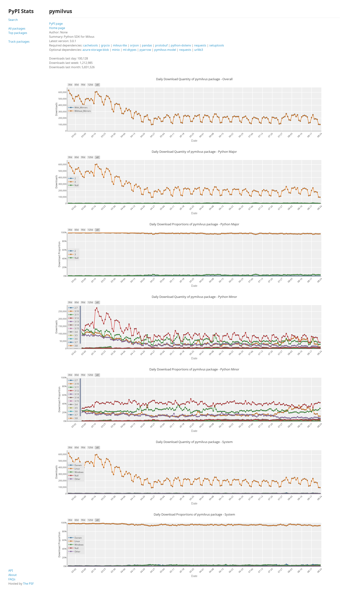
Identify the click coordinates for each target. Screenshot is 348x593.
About (12, 575)
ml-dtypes (129, 50)
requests (200, 45)
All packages (16, 28)
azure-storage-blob (95, 50)
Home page (57, 28)
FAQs (11, 579)
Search (13, 20)
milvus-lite (120, 45)
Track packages (19, 42)
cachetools (90, 45)
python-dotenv (181, 45)
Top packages (17, 33)
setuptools (216, 45)
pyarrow (145, 50)
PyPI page (56, 24)
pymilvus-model (165, 50)
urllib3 (198, 50)
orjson (134, 45)
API (10, 571)
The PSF (28, 584)
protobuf (161, 45)
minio (116, 50)
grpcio (105, 45)
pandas (147, 45)
